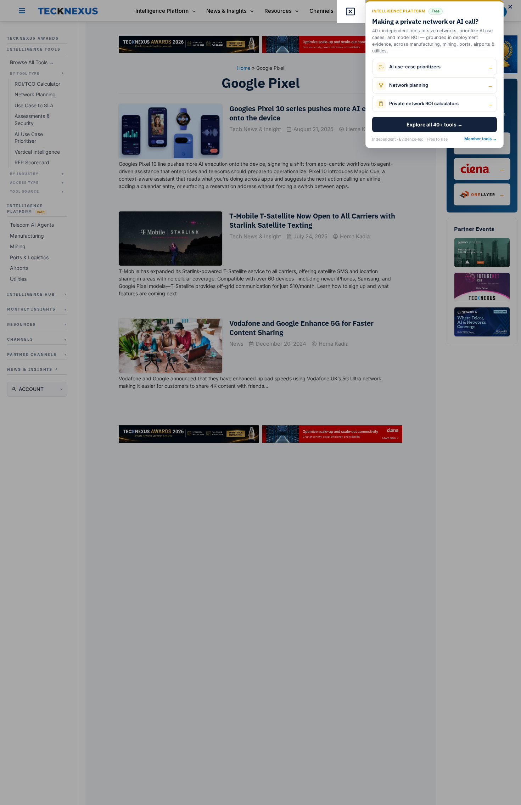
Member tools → (480, 138)
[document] (260, 402)
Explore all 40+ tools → (435, 124)
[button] (510, 6)
